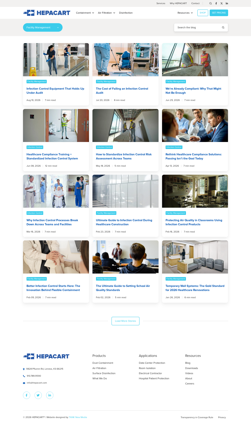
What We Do (99, 378)
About (188, 378)
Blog (187, 362)
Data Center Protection (152, 362)
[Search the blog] (223, 27)
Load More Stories (125, 321)
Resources (193, 356)
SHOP (203, 12)
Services (160, 3)
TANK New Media (78, 417)
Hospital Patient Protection (154, 378)
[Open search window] (210, 3)
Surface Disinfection (103, 373)
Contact (195, 3)
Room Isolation (147, 368)
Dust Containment (102, 362)
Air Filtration (99, 368)
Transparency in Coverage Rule (197, 417)
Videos (189, 373)
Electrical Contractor (150, 373)
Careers (189, 383)
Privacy (222, 417)
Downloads (191, 368)
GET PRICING (219, 12)
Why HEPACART (178, 3)
